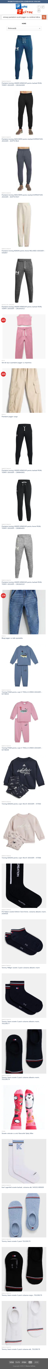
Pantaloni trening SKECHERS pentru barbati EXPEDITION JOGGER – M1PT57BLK (22, 140)
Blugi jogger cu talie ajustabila (12, 638)
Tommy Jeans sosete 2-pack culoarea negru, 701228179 (22, 1295)
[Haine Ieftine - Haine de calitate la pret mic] (24, 8)
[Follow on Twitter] (43, 7)
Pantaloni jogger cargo (10, 416)
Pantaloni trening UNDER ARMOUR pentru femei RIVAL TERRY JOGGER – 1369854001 (21, 527)
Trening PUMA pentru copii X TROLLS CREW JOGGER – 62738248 (22, 749)
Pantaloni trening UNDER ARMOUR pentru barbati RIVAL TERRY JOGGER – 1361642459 (22, 84)
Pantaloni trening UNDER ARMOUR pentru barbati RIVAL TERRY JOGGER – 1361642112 (22, 583)
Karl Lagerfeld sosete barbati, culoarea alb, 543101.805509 (23, 1187)
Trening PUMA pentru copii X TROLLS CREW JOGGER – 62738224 (22, 693)
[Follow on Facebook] (39, 7)
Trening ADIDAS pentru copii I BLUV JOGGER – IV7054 (21, 804)
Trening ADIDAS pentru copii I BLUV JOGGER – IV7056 (21, 858)
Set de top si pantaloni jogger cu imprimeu (16, 363)
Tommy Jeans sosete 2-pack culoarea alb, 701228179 (21, 1349)
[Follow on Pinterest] (39, 11)
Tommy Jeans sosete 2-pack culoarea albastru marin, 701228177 (21, 1022)
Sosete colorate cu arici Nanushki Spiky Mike (17, 1133)
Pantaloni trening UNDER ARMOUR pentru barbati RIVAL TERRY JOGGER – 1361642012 (22, 308)
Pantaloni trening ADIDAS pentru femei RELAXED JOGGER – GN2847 (23, 252)
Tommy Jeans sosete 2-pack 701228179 (16, 1241)
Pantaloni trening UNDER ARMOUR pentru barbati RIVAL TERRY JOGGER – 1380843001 (22, 471)
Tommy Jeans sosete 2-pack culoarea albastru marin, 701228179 (21, 1078)
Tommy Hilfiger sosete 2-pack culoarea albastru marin (21, 968)
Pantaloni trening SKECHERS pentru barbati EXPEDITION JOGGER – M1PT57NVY (22, 196)
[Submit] (44, 17)
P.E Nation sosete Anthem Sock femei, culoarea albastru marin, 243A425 (24, 913)
